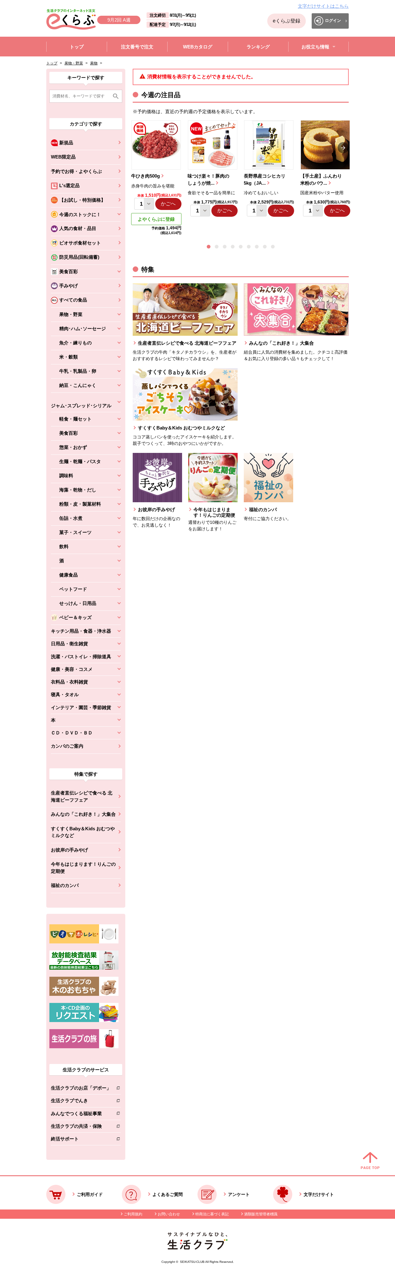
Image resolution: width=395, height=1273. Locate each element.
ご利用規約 (133, 1214)
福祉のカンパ (65, 885)
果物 (94, 63)
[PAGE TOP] (370, 1161)
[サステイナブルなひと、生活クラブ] (197, 1247)
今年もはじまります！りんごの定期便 (83, 867)
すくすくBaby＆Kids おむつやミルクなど (83, 832)
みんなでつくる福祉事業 (81, 1115)
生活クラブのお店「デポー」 (81, 1089)
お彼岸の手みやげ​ (69, 849)
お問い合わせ (169, 1214)
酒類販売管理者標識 (260, 1214)
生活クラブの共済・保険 (81, 1127)
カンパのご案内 (67, 746)
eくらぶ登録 (286, 20)
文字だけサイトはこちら (323, 6)
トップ (51, 63)
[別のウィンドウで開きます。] (83, 968)
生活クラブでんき (81, 1102)
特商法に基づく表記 (212, 1214)
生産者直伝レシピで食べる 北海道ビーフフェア (81, 796)
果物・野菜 (73, 63)
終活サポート (81, 1140)
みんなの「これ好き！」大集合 (83, 814)
